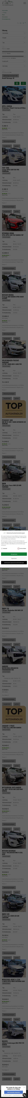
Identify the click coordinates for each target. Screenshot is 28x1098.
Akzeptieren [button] (14, 554)
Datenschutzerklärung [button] (14, 565)
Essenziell (5, 548)
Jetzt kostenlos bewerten (13, 1092)
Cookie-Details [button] (7, 565)
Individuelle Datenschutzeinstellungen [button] (14, 562)
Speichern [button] (14, 558)
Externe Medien (23, 548)
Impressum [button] (21, 565)
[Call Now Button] (25, 1095)
